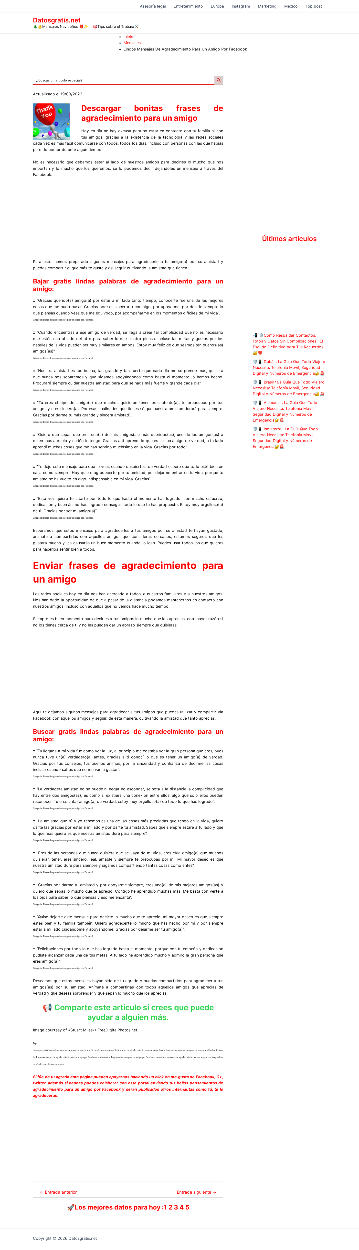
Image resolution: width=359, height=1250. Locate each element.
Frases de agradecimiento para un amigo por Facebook (68, 320)
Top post (314, 6)
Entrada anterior (58, 1192)
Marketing (267, 6)
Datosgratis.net (57, 20)
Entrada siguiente (196, 1192)
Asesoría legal (153, 6)
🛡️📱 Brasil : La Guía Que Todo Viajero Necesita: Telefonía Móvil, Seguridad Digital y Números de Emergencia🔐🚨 (289, 388)
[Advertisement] (128, 218)
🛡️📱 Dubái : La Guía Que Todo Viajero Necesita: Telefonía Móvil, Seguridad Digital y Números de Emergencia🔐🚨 (289, 367)
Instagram (241, 6)
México (291, 6)
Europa (217, 6)
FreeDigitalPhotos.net (117, 1030)
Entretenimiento (188, 6)
